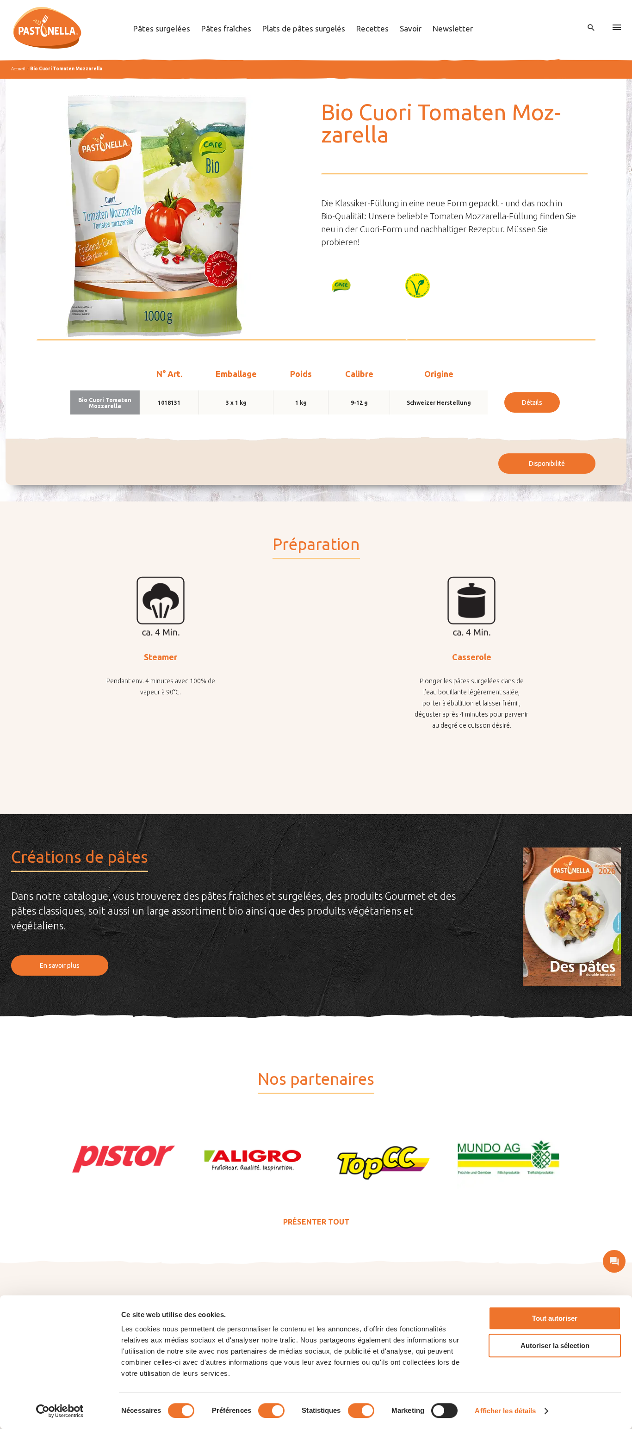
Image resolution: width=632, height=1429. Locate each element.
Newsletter (453, 28)
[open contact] (614, 1261)
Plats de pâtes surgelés (303, 28)
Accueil (18, 68)
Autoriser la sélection (554, 1345)
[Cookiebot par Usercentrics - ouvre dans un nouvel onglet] (59, 1411)
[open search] (591, 28)
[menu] (617, 28)
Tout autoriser (554, 1318)
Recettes (372, 28)
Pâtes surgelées (161, 28)
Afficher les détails (505, 1411)
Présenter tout (316, 1222)
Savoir (410, 28)
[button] (341, 285)
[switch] (271, 1410)
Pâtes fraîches (226, 28)
